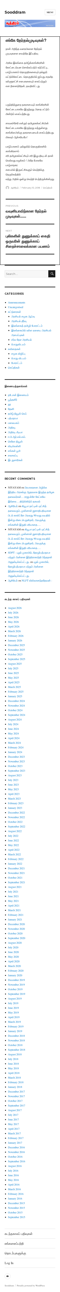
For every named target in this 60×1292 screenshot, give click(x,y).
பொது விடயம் (18, 358)
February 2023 (16, 803)
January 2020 (15, 975)
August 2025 (15, 663)
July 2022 (13, 835)
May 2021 (13, 901)
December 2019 (16, 980)
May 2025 (13, 677)
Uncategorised (15, 307)
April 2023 (14, 794)
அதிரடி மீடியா (15, 432)
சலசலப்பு (13, 455)
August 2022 (15, 831)
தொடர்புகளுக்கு (15, 1253)
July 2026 (13, 612)
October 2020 (15, 933)
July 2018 (13, 1059)
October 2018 (15, 1045)
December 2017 (16, 1091)
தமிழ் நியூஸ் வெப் (17, 413)
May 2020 (13, 956)
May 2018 (13, 1068)
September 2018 (16, 1049)
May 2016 (13, 1180)
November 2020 (16, 928)
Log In (9, 1263)
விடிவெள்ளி (14, 446)
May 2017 (13, 1124)
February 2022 (16, 859)
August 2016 (15, 1166)
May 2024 (13, 733)
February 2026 (16, 635)
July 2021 (13, 891)
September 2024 (16, 715)
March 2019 (14, 1021)
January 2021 (15, 919)
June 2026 (13, 617)
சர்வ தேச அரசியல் (21, 339)
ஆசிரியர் (15, 187)
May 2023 (13, 789)
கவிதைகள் (14, 349)
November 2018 (16, 1040)
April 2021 (14, 905)
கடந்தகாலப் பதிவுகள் (18, 1234)
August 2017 (15, 1110)
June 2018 (13, 1063)
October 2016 (15, 1156)
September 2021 (16, 882)
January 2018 (15, 1087)
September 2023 (16, 770)
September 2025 (16, 659)
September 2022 (16, 826)
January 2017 (15, 1142)
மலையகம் (13, 423)
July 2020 (13, 947)
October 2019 (15, 989)
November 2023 (16, 761)
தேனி (11, 409)
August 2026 (15, 608)
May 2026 (13, 621)
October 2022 (15, 821)
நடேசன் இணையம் (18, 395)
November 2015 (16, 1207)
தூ (9, 404)
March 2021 (14, 910)
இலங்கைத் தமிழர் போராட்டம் (26, 325)
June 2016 (13, 1175)
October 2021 (15, 877)
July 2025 (13, 668)
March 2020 (14, 966)
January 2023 (15, 808)
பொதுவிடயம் (18, 344)
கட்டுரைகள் (14, 311)
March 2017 (14, 1133)
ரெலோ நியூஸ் (15, 441)
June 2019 (13, 1007)
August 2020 (15, 942)
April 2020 (14, 961)
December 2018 (16, 1035)
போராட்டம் (16, 363)
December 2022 (16, 812)
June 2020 (13, 952)
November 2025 (16, 649)
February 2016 (16, 1194)
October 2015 (15, 1212)
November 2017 (16, 1096)
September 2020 (16, 938)
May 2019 (13, 1012)
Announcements (16, 302)
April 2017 (14, 1128)
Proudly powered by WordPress (31, 1285)
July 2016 (13, 1170)
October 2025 (15, 654)
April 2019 (14, 1017)
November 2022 (16, 817)
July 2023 (13, 780)
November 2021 (16, 873)
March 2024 (14, 742)
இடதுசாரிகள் (15, 460)
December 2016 (16, 1147)
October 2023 (15, 766)
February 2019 (16, 1026)
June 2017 (13, 1119)
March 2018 (14, 1077)
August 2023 (15, 775)
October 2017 (15, 1100)
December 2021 (16, 868)
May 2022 (13, 845)
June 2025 (13, 673)
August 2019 (15, 998)
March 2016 (14, 1189)
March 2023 (14, 798)
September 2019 (16, 994)
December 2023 (16, 756)
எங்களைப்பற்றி (14, 1243)
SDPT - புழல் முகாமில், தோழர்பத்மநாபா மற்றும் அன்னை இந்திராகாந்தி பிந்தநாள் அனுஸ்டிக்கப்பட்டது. (30, 557)
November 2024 (16, 705)
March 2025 (14, 687)
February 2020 (16, 970)
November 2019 (16, 984)
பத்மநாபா (13, 418)
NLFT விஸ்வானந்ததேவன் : (37, 580)
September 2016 (16, 1161)
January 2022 (15, 863)
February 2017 (16, 1138)
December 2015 (16, 1203)
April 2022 (14, 849)
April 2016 (14, 1184)
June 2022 (13, 840)
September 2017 (16, 1105)
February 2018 (16, 1082)
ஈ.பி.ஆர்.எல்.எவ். (17, 436)
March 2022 (14, 854)
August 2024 (15, 719)
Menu (50, 12)
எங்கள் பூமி (14, 450)
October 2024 (15, 710)
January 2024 (15, 752)
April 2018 (14, 1073)
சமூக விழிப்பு (18, 353)
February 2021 (16, 914)
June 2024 (13, 728)
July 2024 (13, 724)
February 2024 (16, 747)
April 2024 (14, 738)
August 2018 (15, 1054)
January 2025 (15, 696)
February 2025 (16, 691)
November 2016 (16, 1152)
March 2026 (14, 631)
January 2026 (15, 640)
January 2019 (15, 1031)
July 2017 (13, 1114)
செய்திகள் (47, 187)
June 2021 (13, 896)
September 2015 (16, 1217)
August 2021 (15, 887)
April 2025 (14, 682)
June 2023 (13, 784)
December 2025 (16, 645)
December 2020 (16, 924)
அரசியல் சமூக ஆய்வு (23, 316)
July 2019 (13, 1003)
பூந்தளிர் (12, 399)
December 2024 (16, 701)
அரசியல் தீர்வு (18, 321)
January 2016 (15, 1198)
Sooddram (15, 12)
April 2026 (14, 626)
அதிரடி (12, 427)
